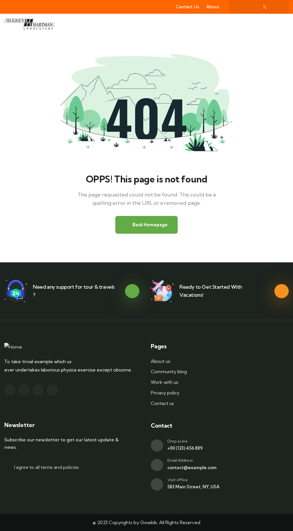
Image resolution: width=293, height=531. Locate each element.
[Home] (13, 347)
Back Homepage (150, 224)
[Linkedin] (52, 390)
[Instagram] (253, 7)
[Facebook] (241, 7)
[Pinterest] (276, 7)
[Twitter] (9, 390)
